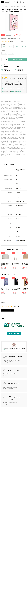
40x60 (4, 46)
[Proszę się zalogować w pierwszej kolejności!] (26, 41)
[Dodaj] (7, 59)
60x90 (10, 46)
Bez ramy (11, 53)
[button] (14, 22)
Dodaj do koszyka (17, 59)
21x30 (17, 46)
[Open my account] (23, 2)
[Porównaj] (22, 41)
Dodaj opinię (7, 310)
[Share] (20, 2)
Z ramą (4, 53)
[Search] (14, 2)
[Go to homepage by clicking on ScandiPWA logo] (7, 2)
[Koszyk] (26, 2)
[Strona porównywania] (17, 2)
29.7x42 (24, 46)
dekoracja (8, 101)
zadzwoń (18, 91)
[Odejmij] (3, 59)
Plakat (3, 101)
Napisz (12, 91)
